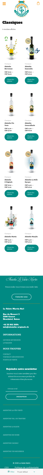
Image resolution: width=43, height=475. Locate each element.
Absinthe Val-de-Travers (14, 419)
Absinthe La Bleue (11, 427)
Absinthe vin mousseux (13, 451)
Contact (7, 354)
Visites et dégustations (13, 357)
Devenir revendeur (12, 340)
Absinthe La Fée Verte (12, 410)
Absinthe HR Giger (11, 435)
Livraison (7, 343)
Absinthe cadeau (10, 443)
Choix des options (10, 80)
